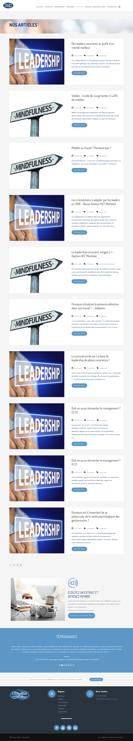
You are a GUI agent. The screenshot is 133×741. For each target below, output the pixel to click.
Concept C (120, 737)
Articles (80, 7)
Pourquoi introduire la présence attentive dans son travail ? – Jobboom (95, 306)
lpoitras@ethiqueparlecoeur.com (107, 699)
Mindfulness (103, 108)
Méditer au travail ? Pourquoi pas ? (91, 148)
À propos (49, 7)
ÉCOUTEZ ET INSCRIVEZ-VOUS (81, 616)
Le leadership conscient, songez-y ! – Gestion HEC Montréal (93, 254)
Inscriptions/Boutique (95, 7)
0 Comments (90, 56)
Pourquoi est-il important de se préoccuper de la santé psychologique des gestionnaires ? (96, 516)
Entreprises (59, 7)
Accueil (40, 7)
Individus (70, 7)
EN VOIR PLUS (79, 73)
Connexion (111, 7)
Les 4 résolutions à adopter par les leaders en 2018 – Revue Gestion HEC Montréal (96, 202)
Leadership (102, 56)
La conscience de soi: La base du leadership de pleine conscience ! (90, 358)
